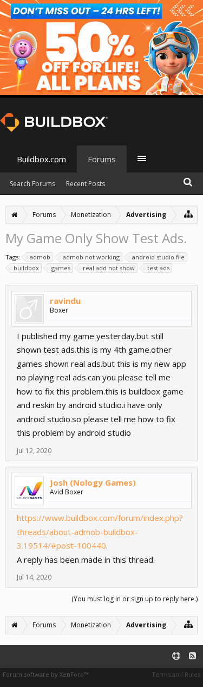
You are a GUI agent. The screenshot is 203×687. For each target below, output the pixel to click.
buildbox (26, 268)
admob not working (91, 257)
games (60, 268)
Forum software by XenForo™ (45, 674)
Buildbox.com (41, 159)
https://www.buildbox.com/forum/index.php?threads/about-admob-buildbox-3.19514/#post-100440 (100, 531)
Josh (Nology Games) (93, 482)
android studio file (158, 257)
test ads (158, 268)
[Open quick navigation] (188, 213)
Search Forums (32, 183)
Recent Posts (85, 183)
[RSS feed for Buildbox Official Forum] (192, 656)
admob (40, 257)
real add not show (109, 268)
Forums (102, 159)
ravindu (65, 300)
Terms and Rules (176, 674)
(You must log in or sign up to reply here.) (134, 598)
